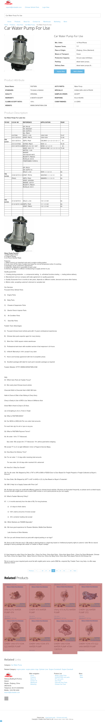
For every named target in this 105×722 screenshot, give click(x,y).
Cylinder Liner (43, 669)
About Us (27, 21)
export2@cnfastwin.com (14, 7)
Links (63, 719)
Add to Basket (78, 71)
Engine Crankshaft (55, 669)
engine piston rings (32, 669)
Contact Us (36, 21)
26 (42, 571)
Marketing (57, 21)
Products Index (57, 719)
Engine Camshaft (67, 669)
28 (49, 571)
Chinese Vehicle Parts (32, 7)
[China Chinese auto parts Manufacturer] (8, 2)
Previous (31, 571)
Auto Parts (20, 25)
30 (57, 571)
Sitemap (71, 719)
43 (70, 571)
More (65, 21)
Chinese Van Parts (60, 684)
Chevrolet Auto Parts (61, 682)
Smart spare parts (50, 717)
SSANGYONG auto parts (62, 677)
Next (75, 571)
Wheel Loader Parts (61, 675)
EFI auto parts (59, 679)
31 (60, 571)
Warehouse (47, 21)
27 (46, 571)
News (81, 677)
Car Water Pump (30, 25)
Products (17, 21)
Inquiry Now (61, 71)
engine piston (21, 669)
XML (67, 719)
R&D (81, 675)
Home (9, 21)
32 (64, 571)
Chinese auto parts (61, 717)
